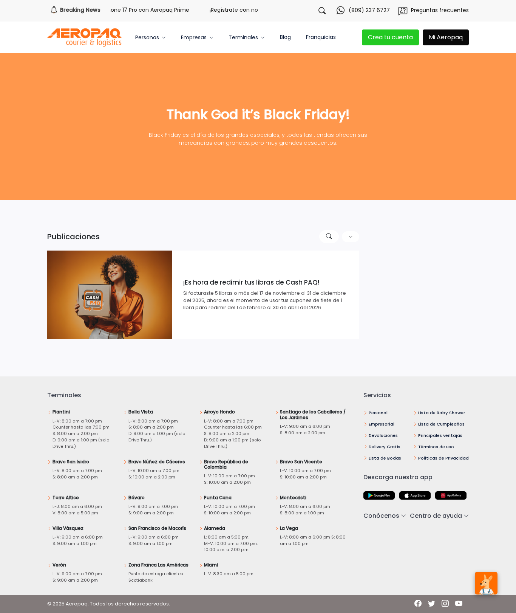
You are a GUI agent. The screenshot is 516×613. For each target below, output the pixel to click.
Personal (378, 413)
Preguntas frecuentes (440, 10)
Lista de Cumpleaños (441, 424)
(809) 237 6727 (369, 10)
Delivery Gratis (384, 447)
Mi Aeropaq (446, 37)
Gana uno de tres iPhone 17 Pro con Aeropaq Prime (113, 10)
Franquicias (321, 37)
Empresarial (381, 424)
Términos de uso (436, 447)
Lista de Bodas (385, 458)
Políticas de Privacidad (443, 458)
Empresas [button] (194, 37)
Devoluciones (383, 435)
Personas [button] (147, 37)
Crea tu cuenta (390, 37)
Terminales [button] (243, 37)
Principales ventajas (440, 435)
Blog (285, 37)
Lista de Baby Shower (441, 413)
